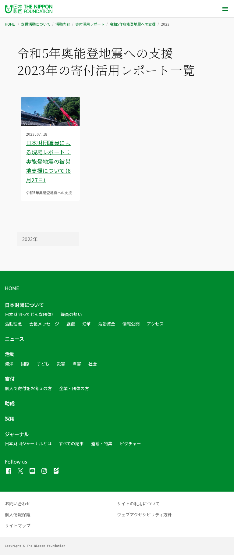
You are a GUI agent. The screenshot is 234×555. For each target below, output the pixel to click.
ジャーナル (17, 434)
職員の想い (71, 314)
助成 (10, 403)
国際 (25, 364)
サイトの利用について (138, 503)
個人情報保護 (17, 514)
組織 (70, 324)
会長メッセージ (44, 324)
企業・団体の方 (74, 388)
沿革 (86, 324)
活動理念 (13, 324)
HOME (10, 24)
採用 (10, 418)
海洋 (9, 364)
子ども (43, 364)
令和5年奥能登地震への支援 (133, 24)
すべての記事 (71, 443)
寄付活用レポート (90, 24)
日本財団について (24, 304)
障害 (77, 364)
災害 (61, 364)
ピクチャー (130, 443)
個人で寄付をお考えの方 (28, 388)
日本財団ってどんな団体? (29, 314)
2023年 (30, 239)
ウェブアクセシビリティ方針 (144, 514)
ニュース (14, 338)
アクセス (155, 324)
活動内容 (62, 24)
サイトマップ (17, 525)
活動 (10, 354)
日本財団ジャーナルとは (28, 443)
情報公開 (131, 324)
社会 (92, 364)
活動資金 (106, 324)
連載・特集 (101, 443)
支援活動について (35, 24)
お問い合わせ (17, 503)
